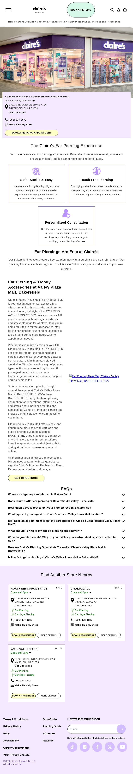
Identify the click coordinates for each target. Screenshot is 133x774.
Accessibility (11, 740)
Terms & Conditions (15, 719)
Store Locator (26, 21)
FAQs (6, 733)
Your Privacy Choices (16, 754)
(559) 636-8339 (83, 620)
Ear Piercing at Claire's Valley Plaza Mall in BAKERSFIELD (37, 96)
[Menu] (8, 9)
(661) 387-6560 (23, 620)
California (43, 21)
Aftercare (49, 733)
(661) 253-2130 (23, 680)
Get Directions (17, 112)
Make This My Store (20, 124)
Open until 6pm (19, 592)
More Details (49, 635)
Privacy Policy (12, 726)
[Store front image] (66, 62)
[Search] (112, 10)
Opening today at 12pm (18, 100)
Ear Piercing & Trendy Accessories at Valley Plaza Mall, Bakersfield (34, 287)
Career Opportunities (16, 747)
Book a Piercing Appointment (31, 132)
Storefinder (50, 719)
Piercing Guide (52, 726)
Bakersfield (59, 21)
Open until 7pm (19, 652)
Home (11, 21)
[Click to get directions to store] (97, 381)
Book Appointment (23, 635)
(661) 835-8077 (17, 119)
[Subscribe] (121, 729)
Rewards (48, 740)
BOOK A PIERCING (80, 10)
